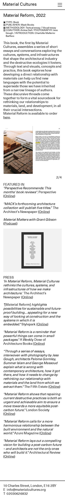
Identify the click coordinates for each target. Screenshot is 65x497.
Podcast (10, 223)
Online (44, 211)
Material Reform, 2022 (24, 15)
